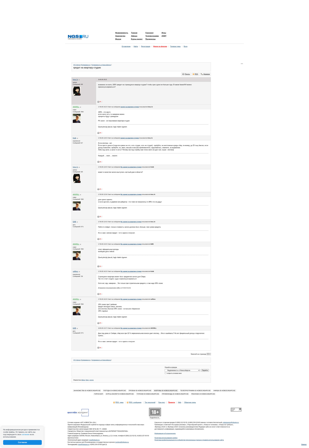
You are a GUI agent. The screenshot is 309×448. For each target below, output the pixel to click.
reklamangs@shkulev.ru (231, 422)
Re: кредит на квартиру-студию (131, 167)
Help (179, 402)
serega (91, 380)
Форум (118, 39)
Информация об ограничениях (165, 433)
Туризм (134, 33)
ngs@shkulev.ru (94, 440)
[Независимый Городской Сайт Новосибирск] (78, 37)
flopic (87, 380)
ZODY (164, 36)
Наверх (304, 444)
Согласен (22, 442)
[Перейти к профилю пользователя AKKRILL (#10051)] (77, 122)
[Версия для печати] (98, 102)
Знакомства (120, 36)
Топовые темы (175, 46)
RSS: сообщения (135, 402)
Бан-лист (161, 402)
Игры (164, 33)
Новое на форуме (160, 46)
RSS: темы (119, 402)
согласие (25, 434)
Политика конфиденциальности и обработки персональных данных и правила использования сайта (189, 440)
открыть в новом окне (174, 373)
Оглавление (126, 46)
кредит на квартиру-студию (130, 107)
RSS (196, 74)
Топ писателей (150, 402)
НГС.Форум (77, 65)
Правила (171, 402)
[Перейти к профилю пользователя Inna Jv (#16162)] (77, 95)
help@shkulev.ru (83, 444)
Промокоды (150, 39)
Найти (136, 46)
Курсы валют (137, 39)
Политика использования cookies (165, 438)
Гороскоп (149, 33)
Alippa (83, 380)
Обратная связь (190, 402)
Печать (187, 74)
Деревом (206, 74)
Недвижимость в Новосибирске (101, 65)
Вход (185, 46)
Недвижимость (121, 33)
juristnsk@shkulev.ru (122, 442)
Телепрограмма (152, 36)
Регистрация (145, 46)
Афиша (134, 36)
